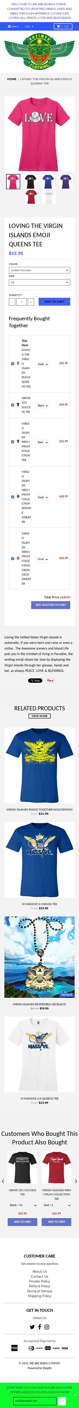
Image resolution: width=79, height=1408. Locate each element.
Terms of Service (39, 1291)
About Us (39, 1271)
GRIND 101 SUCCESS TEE (22, 1192)
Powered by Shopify (40, 1368)
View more (40, 716)
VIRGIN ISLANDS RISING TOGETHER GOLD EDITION (39, 809)
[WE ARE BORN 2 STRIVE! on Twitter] (32, 1327)
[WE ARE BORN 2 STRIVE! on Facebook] (39, 1327)
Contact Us (39, 1276)
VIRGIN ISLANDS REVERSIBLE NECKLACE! (39, 1004)
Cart (65, 26)
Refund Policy (39, 1286)
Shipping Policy (39, 1296)
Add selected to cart (51, 605)
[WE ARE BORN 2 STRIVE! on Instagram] (46, 1327)
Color (13, 264)
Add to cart (22, 1222)
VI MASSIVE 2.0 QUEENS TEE (40, 1098)
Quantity (15, 295)
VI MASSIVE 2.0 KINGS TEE (39, 904)
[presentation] (3, 1181)
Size (11, 276)
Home (11, 79)
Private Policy (39, 1281)
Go (62, 1401)
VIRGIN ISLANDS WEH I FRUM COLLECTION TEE (26, 442)
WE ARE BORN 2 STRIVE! (45, 1363)
